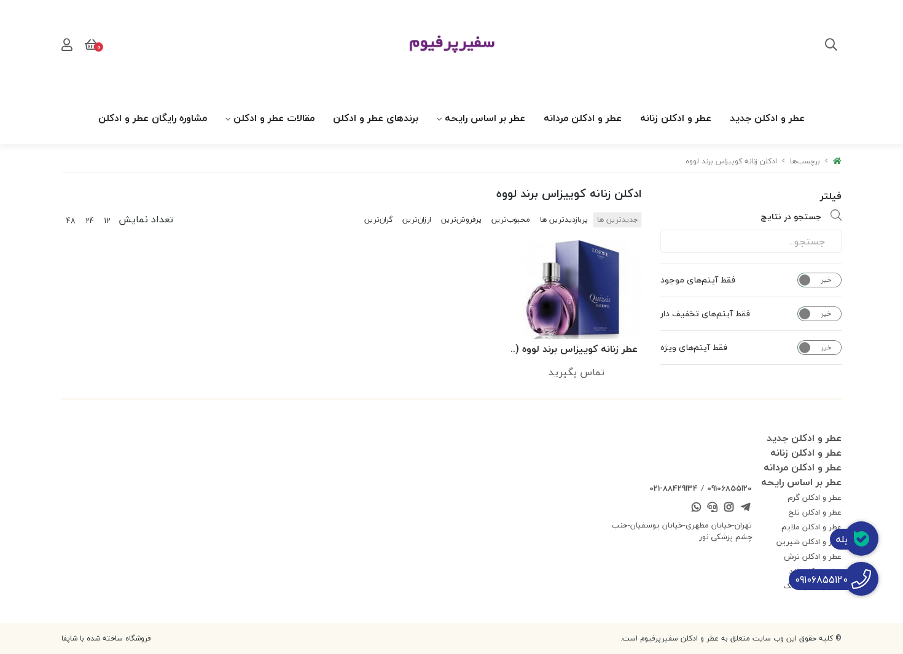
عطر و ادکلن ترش (813, 556)
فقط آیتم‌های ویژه (693, 347)
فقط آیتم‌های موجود (697, 280)
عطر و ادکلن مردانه (583, 118)
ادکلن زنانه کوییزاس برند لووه (731, 161)
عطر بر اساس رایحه (485, 118)
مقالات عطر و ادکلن (274, 118)
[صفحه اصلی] (837, 161)
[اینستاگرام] (729, 508)
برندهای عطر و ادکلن (375, 118)
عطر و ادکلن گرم (815, 497)
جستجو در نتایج (790, 216)
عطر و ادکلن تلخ (815, 512)
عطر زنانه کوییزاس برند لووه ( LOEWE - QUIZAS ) (576, 349)
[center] (831, 46)
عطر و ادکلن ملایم (811, 527)
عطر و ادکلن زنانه (675, 118)
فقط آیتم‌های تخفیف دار (705, 314)
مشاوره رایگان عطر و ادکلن (152, 118)
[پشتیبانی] (712, 508)
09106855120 (729, 488)
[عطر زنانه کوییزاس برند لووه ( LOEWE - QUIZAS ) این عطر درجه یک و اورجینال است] (576, 289)
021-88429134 (673, 488)
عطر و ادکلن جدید (767, 118)
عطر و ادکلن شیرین (809, 541)
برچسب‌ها (805, 161)
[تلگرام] (745, 508)
